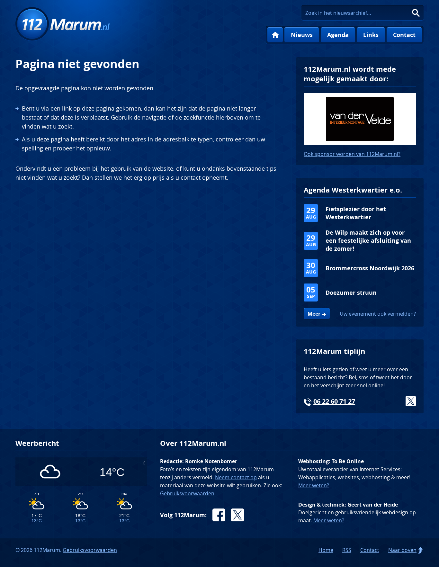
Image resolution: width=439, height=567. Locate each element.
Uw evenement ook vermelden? (378, 313)
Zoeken (416, 13)
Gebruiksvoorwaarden (187, 493)
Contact (404, 35)
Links (371, 35)
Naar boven (402, 550)
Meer (314, 313)
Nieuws (302, 35)
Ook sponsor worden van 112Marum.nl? (352, 154)
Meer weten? (313, 485)
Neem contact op (236, 477)
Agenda (338, 35)
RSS (346, 550)
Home (275, 35)
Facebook (218, 515)
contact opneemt (204, 177)
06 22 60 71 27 (334, 401)
